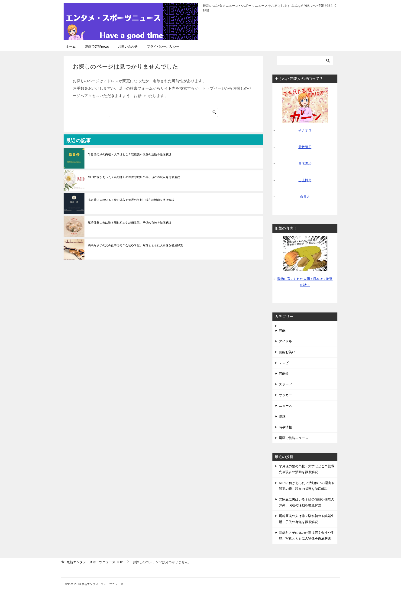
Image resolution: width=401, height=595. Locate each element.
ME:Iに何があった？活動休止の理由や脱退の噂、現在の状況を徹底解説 (134, 177)
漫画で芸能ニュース (293, 438)
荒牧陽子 (304, 147)
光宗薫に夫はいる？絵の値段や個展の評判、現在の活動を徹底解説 (131, 200)
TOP (95, 562)
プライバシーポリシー (163, 46)
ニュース (285, 405)
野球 (282, 416)
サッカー (285, 395)
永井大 (305, 196)
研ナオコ (304, 130)
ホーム (71, 46)
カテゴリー (284, 317)
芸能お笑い (287, 352)
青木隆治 (304, 163)
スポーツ (285, 384)
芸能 (282, 330)
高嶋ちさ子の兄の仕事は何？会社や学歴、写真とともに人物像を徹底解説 (135, 245)
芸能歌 (284, 373)
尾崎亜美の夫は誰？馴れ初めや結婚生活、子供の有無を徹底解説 (129, 222)
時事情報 (285, 427)
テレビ (284, 363)
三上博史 (304, 180)
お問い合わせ (128, 46)
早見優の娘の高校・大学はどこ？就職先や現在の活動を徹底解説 (129, 154)
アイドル (285, 341)
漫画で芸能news (97, 46)
